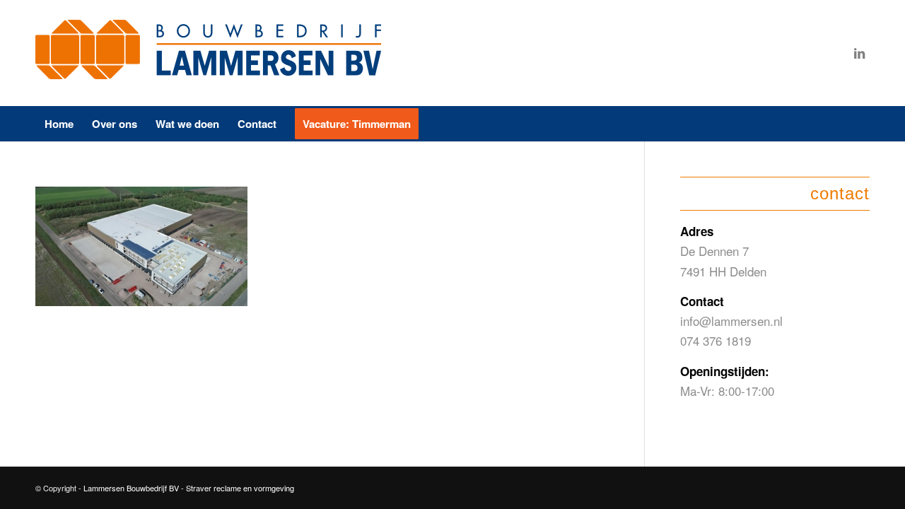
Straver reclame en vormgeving (240, 487)
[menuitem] (59, 123)
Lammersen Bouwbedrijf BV (132, 487)
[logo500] (212, 53)
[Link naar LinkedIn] (859, 53)
